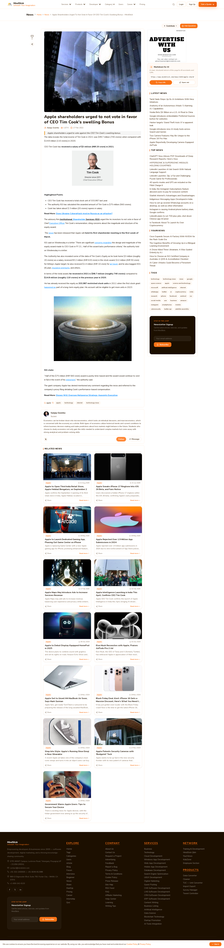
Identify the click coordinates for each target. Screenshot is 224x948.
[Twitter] (46, 439)
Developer (93, 4)
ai (171, 292)
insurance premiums (61, 267)
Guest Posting (150, 884)
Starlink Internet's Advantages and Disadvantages (172, 195)
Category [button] (108, 4)
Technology (149, 852)
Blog (68, 866)
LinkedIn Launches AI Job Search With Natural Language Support (170, 171)
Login (181, 4)
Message (135, 439)
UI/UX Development (153, 877)
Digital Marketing (151, 881)
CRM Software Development (157, 895)
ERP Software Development (157, 899)
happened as (50, 287)
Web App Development (155, 863)
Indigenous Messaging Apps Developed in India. (171, 199)
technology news (92, 403)
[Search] (173, 4)
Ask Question (190, 26)
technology (69, 403)
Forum (69, 870)
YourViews (187, 856)
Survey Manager (190, 890)
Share (68, 884)
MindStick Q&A (189, 852)
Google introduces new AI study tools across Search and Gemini (170, 130)
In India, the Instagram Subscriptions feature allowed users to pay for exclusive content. (169, 190)
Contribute (170, 26)
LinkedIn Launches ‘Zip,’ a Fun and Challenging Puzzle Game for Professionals (170, 177)
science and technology (181, 283)
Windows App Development (157, 859)
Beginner (70, 877)
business (173, 300)
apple (49, 403)
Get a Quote (206, 4)
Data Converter (190, 875)
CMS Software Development (157, 888)
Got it (216, 944)
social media (155, 300)
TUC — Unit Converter (193, 883)
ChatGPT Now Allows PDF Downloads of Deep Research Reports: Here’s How (171, 157)
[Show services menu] (70, 4)
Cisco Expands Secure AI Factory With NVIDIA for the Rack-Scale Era (172, 238)
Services (64, 4)
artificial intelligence (169, 288)
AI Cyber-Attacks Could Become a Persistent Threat (170, 264)
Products (78, 4)
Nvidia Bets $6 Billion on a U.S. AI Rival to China (171, 112)
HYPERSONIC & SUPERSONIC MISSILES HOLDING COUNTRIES (169, 164)
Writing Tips (110, 906)
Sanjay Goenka (53, 128)
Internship (70, 899)
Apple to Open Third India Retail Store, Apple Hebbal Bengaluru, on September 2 (66, 488)
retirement (70, 379)
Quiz (68, 902)
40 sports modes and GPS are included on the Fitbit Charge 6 (170, 184)
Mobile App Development (155, 866)
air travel (114, 264)
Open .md (185, 82)
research (154, 296)
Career (130, 4)
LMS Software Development (157, 891)
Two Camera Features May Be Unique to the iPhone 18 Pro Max (170, 137)
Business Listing (151, 906)
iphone (163, 296)
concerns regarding (103, 242)
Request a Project (113, 856)
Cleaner (186, 879)
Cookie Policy (111, 877)
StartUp (69, 888)
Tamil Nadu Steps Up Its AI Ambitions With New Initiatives (172, 100)
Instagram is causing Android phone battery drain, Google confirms (172, 211)
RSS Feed (109, 888)
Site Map (109, 884)
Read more (83, 500)
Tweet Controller (190, 893)
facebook (173, 296)
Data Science (150, 913)
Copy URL (162, 82)
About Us (109, 849)
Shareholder (79, 219)
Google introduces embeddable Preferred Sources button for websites (172, 117)
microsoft (154, 288)
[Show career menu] (134, 4)
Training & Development (194, 849)
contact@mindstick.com (19, 868)
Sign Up (192, 4)
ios (191, 296)
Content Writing (151, 902)
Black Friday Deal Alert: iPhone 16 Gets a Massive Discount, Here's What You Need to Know (118, 701)
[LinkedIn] (20, 889)
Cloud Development (153, 856)
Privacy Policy (111, 870)
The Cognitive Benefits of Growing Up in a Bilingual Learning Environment (172, 244)
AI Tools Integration (153, 924)
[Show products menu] (84, 4)
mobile (178, 305)
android (183, 296)
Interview (70, 874)
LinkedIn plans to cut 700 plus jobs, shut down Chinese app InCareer (171, 217)
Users (121, 4)
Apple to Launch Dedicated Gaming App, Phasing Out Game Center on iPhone (65, 541)
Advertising (110, 859)
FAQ (107, 891)
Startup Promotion (152, 920)
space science (156, 283)
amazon (183, 300)
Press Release (111, 881)
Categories (71, 856)
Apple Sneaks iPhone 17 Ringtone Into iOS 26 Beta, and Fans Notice (117, 488)
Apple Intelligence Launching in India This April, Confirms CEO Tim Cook (116, 594)
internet (79, 403)
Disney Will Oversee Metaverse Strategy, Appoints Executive (87, 395)
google (189, 279)
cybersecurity (156, 309)
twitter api (168, 309)
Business (148, 849)
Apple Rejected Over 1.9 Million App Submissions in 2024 (114, 541)
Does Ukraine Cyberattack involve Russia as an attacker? (84, 213)
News (46, 14)
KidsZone (187, 859)
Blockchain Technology (154, 916)
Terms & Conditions (113, 874)
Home (39, 14)
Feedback (109, 863)
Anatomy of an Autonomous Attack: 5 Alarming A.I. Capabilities (171, 107)
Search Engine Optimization (156, 874)
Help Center (110, 899)
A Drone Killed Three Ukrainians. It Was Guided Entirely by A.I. (171, 251)
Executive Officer (57, 223)
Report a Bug (111, 866)
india (191, 292)
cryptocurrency (180, 292)
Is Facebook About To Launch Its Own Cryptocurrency (167, 224)
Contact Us (110, 852)
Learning (109, 902)
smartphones (167, 305)
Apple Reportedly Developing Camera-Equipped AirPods (172, 144)
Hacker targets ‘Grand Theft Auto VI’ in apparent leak (171, 124)
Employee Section (191, 863)
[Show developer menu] (100, 4)
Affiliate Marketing (113, 895)
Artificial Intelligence (153, 909)
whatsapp (154, 292)
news (51, 233)
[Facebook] (9, 889)
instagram (154, 305)
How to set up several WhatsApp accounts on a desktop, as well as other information (171, 204)
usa (165, 300)
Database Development (155, 870)
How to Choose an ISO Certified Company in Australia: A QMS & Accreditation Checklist (169, 258)
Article (69, 863)
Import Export (189, 886)
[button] (32, 37)
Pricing (142, 4)
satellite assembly (182, 309)
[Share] (32, 44)
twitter (164, 292)
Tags (68, 852)
